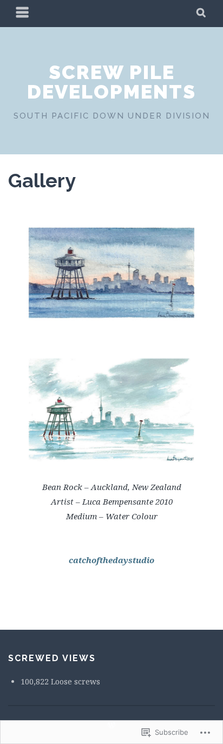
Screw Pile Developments (111, 82)
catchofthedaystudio (111, 559)
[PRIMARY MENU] (22, 13)
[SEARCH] (201, 13)
